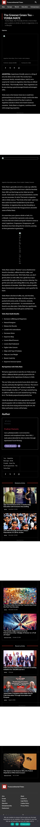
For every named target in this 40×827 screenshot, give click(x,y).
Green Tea (12, 463)
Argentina (10, 458)
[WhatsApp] (19, 68)
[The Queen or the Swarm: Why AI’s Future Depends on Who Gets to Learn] (20, 762)
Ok (12, 824)
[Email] (19, 446)
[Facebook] (5, 68)
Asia (5, 509)
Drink (11, 460)
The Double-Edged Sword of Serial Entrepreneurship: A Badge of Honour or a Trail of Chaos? (19, 633)
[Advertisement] (20, 134)
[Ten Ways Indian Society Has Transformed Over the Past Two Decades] (20, 596)
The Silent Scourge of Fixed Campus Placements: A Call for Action (15, 531)
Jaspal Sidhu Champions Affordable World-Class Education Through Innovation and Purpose (18, 695)
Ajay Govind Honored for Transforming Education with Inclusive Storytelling (16, 505)
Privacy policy (25, 824)
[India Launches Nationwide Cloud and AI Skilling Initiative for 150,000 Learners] (20, 658)
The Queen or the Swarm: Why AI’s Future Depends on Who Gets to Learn (18, 772)
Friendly (5, 463)
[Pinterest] (14, 68)
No (17, 824)
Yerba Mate (6, 468)
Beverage (6, 460)
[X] (10, 68)
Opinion (4, 30)
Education (7, 637)
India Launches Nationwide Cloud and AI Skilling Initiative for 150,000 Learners (19, 668)
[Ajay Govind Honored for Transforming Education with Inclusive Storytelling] (20, 495)
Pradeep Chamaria (11, 429)
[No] (38, 821)
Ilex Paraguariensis (8, 465)
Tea (16, 465)
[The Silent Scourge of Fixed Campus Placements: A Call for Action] (20, 521)
